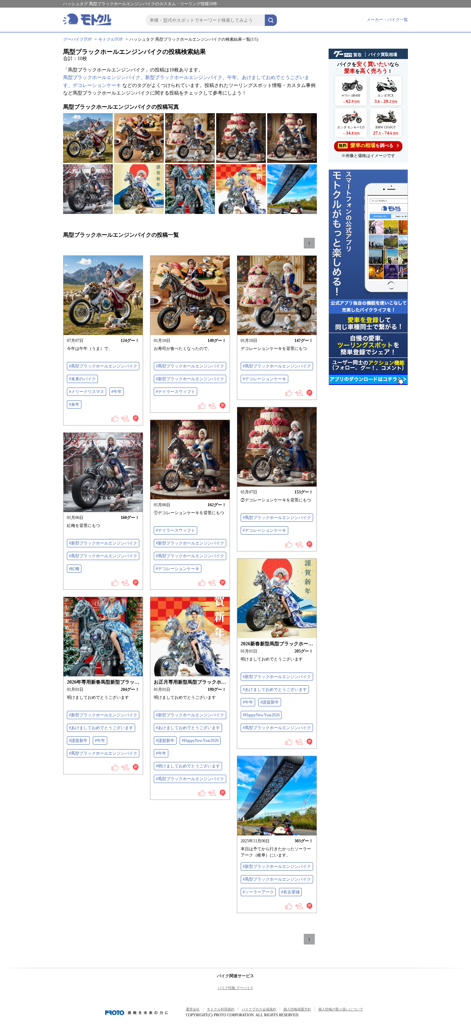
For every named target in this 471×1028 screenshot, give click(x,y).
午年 (232, 77)
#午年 (116, 391)
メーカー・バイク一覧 (387, 19)
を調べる (366, 145)
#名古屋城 (290, 892)
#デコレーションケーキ (264, 378)
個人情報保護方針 (297, 1009)
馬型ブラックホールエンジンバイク (101, 77)
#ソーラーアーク (258, 892)
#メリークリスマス (86, 391)
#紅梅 (74, 568)
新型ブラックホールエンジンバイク (183, 77)
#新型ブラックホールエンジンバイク (190, 378)
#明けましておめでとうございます (188, 766)
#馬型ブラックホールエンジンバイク (103, 366)
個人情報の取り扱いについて (340, 1009)
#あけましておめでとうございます (275, 689)
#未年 (74, 404)
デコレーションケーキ (97, 85)
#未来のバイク (82, 378)
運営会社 (193, 1009)
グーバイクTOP (77, 39)
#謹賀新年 (269, 702)
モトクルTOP (110, 39)
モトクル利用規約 (220, 1009)
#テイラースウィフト (175, 391)
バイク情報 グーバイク (235, 988)
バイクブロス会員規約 (259, 1009)
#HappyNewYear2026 (261, 715)
